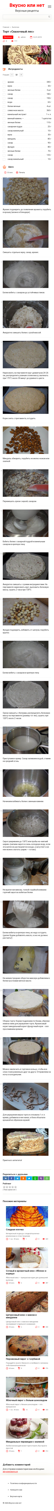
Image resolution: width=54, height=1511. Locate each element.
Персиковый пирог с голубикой (23, 1359)
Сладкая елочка (15, 1229)
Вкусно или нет (27, 5)
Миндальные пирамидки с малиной (25, 1441)
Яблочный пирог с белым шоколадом (26, 1400)
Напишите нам (16, 1490)
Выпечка (8, 37)
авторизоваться (10, 1472)
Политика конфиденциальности (23, 1483)
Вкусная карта (16, 1496)
